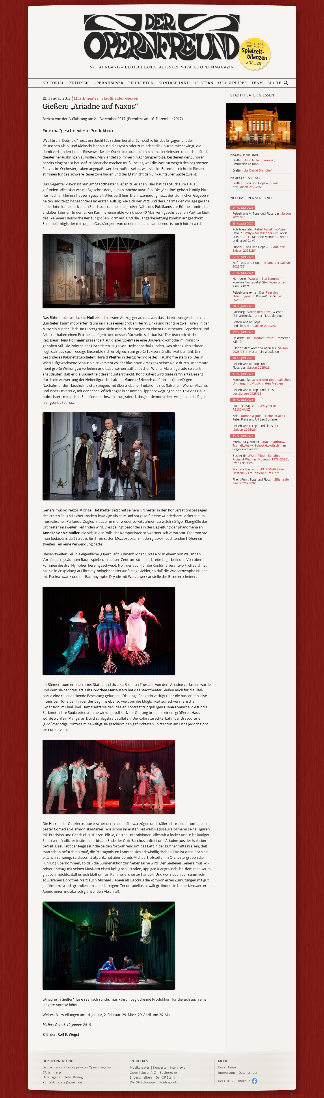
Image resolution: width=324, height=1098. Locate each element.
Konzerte (159, 1068)
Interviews (177, 1068)
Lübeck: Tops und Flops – (259, 249)
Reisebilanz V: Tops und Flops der (262, 215)
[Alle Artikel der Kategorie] (261, 126)
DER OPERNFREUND (58, 1061)
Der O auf (234, 1081)
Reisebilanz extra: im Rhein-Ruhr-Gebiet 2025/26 (257, 296)
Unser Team (227, 1067)
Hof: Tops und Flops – (261, 264)
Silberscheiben (141, 1077)
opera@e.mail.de (69, 1082)
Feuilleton (141, 83)
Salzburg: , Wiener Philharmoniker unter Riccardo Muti (258, 314)
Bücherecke (168, 1073)
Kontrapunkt (173, 83)
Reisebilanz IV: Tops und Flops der (255, 324)
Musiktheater (86, 98)
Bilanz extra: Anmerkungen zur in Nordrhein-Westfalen (260, 350)
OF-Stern (204, 83)
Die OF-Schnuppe (143, 1082)
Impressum (226, 1073)
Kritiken (79, 83)
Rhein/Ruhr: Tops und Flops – (261, 481)
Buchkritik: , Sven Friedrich (261, 459)
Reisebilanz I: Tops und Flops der (256, 428)
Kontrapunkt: (262, 381)
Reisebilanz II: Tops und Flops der (253, 392)
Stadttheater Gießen (119, 98)
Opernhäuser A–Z (143, 1073)
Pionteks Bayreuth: (254, 407)
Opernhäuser (109, 83)
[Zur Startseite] (162, 37)
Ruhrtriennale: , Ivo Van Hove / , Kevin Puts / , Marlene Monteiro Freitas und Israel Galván (260, 235)
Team (257, 83)
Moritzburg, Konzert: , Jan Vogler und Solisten (259, 445)
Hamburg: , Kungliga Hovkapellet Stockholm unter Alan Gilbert (259, 282)
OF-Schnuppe (232, 83)
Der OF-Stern (165, 1077)
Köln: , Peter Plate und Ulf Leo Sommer (260, 418)
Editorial (53, 83)
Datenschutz (248, 1073)
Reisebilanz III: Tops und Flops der (251, 366)
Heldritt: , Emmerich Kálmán (261, 340)
